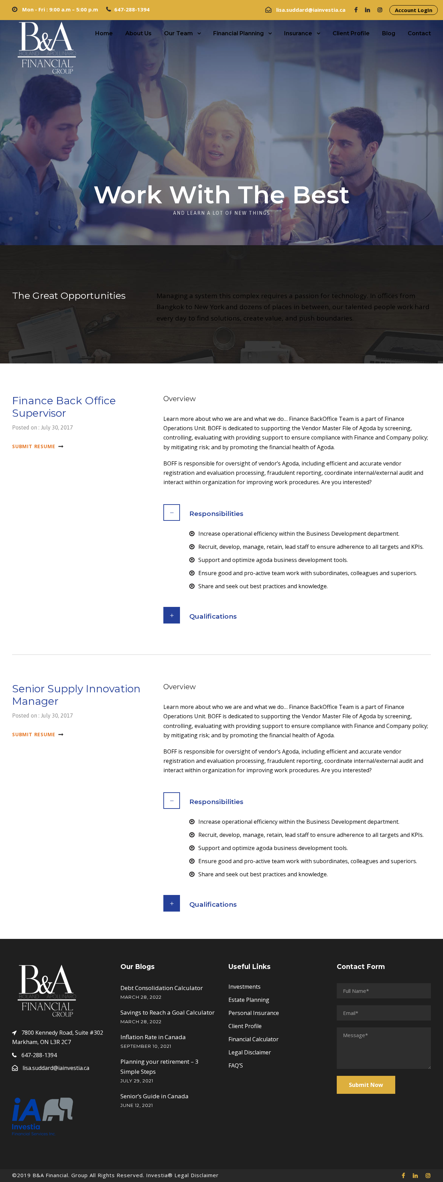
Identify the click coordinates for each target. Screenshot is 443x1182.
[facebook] (356, 9)
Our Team (178, 33)
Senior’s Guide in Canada (154, 1096)
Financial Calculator (253, 1039)
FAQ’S (235, 1065)
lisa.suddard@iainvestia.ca (311, 9)
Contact (419, 33)
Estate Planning (248, 1000)
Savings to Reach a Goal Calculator (167, 1012)
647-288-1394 (132, 9)
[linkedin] (367, 9)
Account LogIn (413, 10)
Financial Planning (238, 33)
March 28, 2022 (141, 997)
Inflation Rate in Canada (153, 1037)
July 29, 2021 (136, 1080)
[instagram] (380, 9)
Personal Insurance (253, 1013)
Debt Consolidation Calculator (161, 988)
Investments (244, 986)
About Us (138, 33)
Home (104, 33)
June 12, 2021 (136, 1105)
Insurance (298, 33)
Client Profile (351, 33)
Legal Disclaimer (249, 1052)
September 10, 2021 (145, 1046)
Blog (388, 33)
